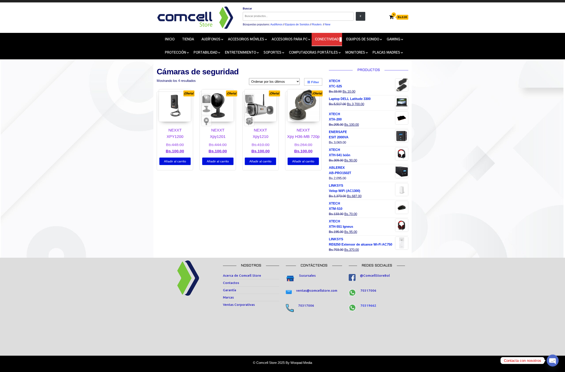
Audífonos (276, 24)
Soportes (272, 52)
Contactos (231, 283)
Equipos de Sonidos (297, 24)
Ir (360, 16)
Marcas (228, 297)
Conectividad (327, 39)
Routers (317, 24)
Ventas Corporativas (239, 304)
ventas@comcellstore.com (316, 290)
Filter (315, 82)
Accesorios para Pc (289, 39)
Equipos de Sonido (362, 39)
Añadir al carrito (175, 161)
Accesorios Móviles (246, 39)
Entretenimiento (240, 52)
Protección (175, 52)
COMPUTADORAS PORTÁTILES (313, 52)
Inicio (170, 39)
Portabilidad (205, 52)
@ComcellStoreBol (375, 275)
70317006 (306, 305)
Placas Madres (386, 52)
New (327, 24)
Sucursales (307, 275)
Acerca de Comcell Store (242, 275)
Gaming (393, 39)
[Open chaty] (553, 360)
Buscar (247, 8)
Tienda (188, 39)
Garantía (229, 290)
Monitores (355, 52)
